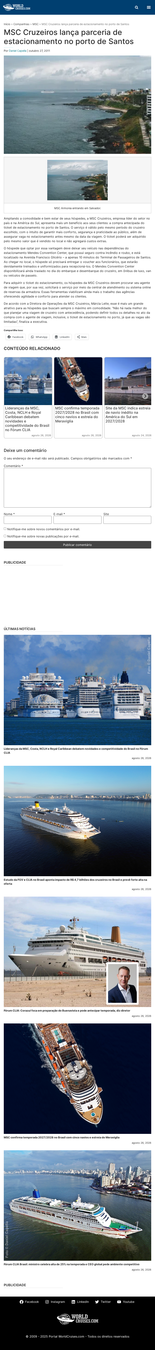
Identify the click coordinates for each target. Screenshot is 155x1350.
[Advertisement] (77, 594)
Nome (9, 513)
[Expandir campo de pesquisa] (136, 7)
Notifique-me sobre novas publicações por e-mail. (43, 536)
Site (106, 513)
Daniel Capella (18, 50)
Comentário (13, 465)
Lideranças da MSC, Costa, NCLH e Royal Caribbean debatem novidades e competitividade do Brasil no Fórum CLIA (27, 419)
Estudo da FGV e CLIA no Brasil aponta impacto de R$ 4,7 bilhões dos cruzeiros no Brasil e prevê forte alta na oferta (75, 881)
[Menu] (148, 7)
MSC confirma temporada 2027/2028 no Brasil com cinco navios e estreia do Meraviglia (77, 414)
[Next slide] (145, 396)
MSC (36, 24)
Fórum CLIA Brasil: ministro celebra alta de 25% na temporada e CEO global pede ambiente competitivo (72, 1264)
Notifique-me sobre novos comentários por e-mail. (43, 529)
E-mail (59, 513)
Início (7, 24)
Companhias (21, 24)
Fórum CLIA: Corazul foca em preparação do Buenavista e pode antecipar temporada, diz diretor (67, 1010)
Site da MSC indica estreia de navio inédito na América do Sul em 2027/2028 (127, 414)
